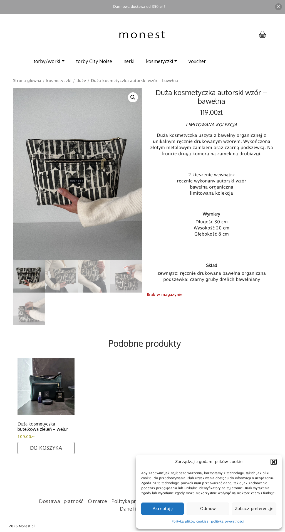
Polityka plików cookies (190, 521)
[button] (273, 462)
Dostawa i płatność (61, 501)
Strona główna (27, 81)
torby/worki (46, 61)
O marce (97, 501)
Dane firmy (132, 509)
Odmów (208, 509)
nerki (129, 61)
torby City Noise (94, 61)
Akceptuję (163, 509)
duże (81, 81)
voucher (197, 61)
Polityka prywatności (135, 501)
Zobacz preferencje (254, 509)
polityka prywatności (227, 521)
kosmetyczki (159, 61)
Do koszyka (46, 448)
